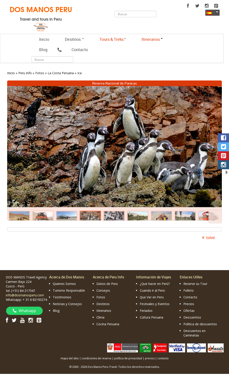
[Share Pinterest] (223, 155)
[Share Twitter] (223, 146)
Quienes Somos (64, 284)
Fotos (100, 297)
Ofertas (189, 310)
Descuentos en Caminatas (194, 333)
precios (150, 358)
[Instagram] (206, 5)
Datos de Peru (107, 284)
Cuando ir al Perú (152, 290)
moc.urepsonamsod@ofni (25, 295)
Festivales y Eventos (155, 304)
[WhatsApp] (59, 49)
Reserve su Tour (195, 284)
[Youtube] (22, 320)
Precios (188, 304)
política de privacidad (128, 358)
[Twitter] (197, 5)
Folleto (188, 290)
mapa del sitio (70, 358)
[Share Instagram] (223, 164)
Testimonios (62, 297)
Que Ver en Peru (152, 297)
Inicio (44, 39)
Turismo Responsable (69, 290)
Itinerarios (103, 310)
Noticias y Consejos (67, 304)
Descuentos (192, 317)
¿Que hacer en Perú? (155, 284)
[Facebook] (187, 5)
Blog (43, 49)
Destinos (73, 39)
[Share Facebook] (223, 137)
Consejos (103, 290)
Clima (100, 317)
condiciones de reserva (96, 358)
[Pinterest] (216, 5)
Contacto (80, 49)
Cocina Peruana (107, 324)
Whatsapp (27, 310)
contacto (163, 358)
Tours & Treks (112, 39)
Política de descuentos (200, 324)
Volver (210, 237)
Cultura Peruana (151, 317)
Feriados (146, 310)
